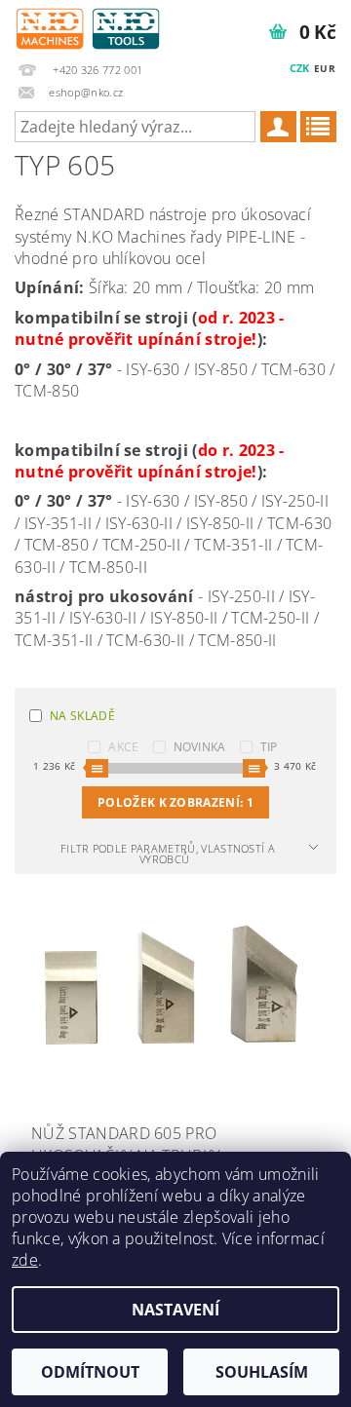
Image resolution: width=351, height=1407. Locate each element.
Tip (269, 747)
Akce (123, 747)
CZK (300, 67)
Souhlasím (261, 1372)
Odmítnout (90, 1372)
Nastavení (175, 1309)
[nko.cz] (88, 25)
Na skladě (82, 715)
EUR (324, 68)
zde (25, 1260)
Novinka (200, 747)
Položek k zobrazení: (176, 802)
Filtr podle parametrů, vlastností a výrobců (167, 853)
